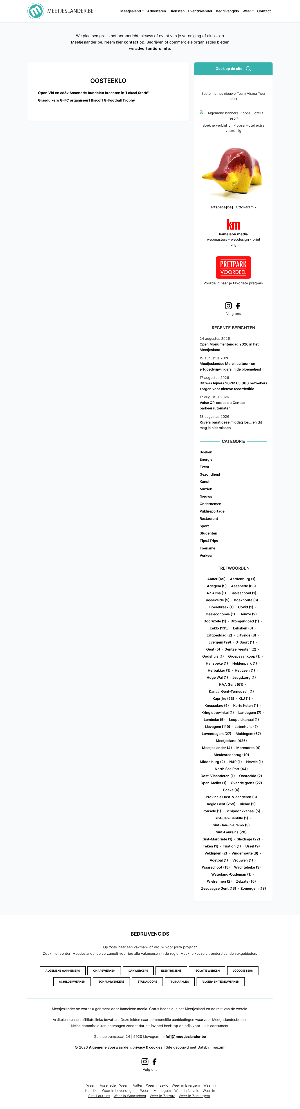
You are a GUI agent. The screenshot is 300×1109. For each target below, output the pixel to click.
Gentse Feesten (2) (240, 649)
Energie (206, 459)
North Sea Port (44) (231, 769)
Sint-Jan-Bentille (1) (231, 818)
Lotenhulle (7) (246, 726)
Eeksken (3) (243, 628)
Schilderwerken (72, 981)
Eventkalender (200, 11)
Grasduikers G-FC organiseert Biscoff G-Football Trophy (86, 100)
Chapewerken (104, 970)
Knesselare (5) (216, 705)
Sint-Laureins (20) (231, 832)
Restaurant (209, 518)
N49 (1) (235, 762)
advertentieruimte (152, 48)
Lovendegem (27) (216, 733)
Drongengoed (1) (245, 621)
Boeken (206, 452)
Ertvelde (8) (246, 635)
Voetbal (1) (219, 860)
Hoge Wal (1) (217, 677)
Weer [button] (246, 11)
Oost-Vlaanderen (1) (218, 776)
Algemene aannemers (62, 970)
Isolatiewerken (207, 970)
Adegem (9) (217, 586)
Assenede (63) (243, 586)
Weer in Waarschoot (130, 1096)
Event (204, 467)
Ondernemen (210, 504)
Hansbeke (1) (217, 663)
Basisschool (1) (243, 593)
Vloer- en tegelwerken (220, 981)
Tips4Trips (209, 540)
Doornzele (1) (215, 621)
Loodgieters (243, 970)
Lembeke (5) (214, 719)
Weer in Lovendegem (119, 1090)
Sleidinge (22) (248, 839)
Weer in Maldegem (155, 1090)
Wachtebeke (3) (247, 867)
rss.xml (219, 1047)
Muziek (206, 489)
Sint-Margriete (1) (217, 839)
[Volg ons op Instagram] (228, 305)
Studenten (208, 533)
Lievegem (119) (217, 726)
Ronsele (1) (211, 811)
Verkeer (206, 555)
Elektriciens (171, 970)
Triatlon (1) (232, 846)
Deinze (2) (248, 614)
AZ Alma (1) (216, 593)
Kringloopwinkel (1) (217, 712)
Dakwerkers (138, 970)
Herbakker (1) (219, 670)
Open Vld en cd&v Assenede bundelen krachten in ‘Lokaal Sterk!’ (93, 93)
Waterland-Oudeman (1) (231, 874)
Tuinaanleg (179, 981)
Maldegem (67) (248, 733)
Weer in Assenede (101, 1085)
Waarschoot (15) (216, 867)
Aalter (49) (216, 579)
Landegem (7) (249, 712)
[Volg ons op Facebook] (239, 306)
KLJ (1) (244, 698)
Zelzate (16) (246, 881)
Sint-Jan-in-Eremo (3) (231, 825)
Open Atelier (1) (213, 783)
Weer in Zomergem (194, 1096)
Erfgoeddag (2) (219, 635)
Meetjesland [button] (130, 11)
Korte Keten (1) (245, 705)
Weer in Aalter (131, 1085)
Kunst (205, 481)
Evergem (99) (219, 642)
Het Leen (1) (245, 670)
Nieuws (206, 496)
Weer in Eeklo (157, 1085)
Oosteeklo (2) (250, 776)
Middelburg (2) (212, 762)
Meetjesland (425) (231, 740)
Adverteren (156, 11)
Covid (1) (245, 607)
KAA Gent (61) (231, 684)
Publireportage (212, 511)
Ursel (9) (252, 846)
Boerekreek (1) (221, 607)
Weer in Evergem (186, 1085)
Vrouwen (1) (242, 860)
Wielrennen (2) (219, 881)
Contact (264, 11)
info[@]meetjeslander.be (184, 1036)
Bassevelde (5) (217, 600)
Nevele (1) (254, 762)
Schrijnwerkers (111, 981)
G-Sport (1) (244, 642)
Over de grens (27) (246, 783)
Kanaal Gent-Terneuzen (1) (231, 691)
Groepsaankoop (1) (244, 656)
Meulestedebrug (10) (231, 755)
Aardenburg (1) (242, 579)
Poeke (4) (231, 790)
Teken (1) (210, 846)
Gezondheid (210, 474)
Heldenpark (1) (244, 663)
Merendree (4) (248, 747)
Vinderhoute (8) (244, 853)
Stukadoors (147, 981)
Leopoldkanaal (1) (244, 719)
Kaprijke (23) (223, 698)
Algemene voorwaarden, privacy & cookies (126, 1047)
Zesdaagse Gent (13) (218, 888)
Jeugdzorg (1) (244, 677)
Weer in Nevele (186, 1090)
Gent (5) (213, 649)
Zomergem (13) (253, 888)
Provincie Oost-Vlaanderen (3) (231, 797)
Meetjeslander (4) (217, 747)
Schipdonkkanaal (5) (243, 811)
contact (131, 42)
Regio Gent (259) (221, 804)
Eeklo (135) (219, 628)
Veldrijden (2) (215, 853)
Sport (204, 526)
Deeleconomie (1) (220, 614)
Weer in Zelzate (162, 1096)
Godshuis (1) (213, 656)
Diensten (177, 11)
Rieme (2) (248, 804)
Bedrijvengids (227, 11)
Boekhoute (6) (246, 600)
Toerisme (207, 548)
